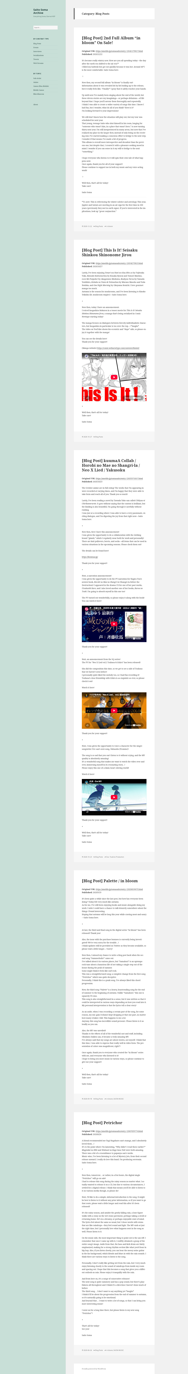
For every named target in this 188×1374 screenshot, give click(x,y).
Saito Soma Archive (40, 11)
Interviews (37, 51)
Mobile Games (38, 90)
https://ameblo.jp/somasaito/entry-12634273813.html (119, 263)
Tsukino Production (117, 857)
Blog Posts (37, 43)
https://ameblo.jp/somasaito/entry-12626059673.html (119, 889)
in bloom (109, 226)
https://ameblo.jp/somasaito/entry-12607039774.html (119, 1131)
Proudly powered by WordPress (94, 1369)
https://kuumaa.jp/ (90, 557)
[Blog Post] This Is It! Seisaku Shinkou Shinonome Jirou (110, 252)
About (35, 104)
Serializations (38, 55)
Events (35, 47)
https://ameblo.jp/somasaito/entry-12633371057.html (119, 478)
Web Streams (38, 63)
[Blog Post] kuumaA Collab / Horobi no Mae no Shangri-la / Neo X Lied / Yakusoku (111, 465)
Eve (107, 857)
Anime (35, 82)
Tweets (36, 59)
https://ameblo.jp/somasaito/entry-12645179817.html (119, 51)
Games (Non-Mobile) (41, 86)
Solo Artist (37, 78)
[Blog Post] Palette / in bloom (110, 880)
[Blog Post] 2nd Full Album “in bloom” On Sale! (111, 40)
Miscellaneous (38, 94)
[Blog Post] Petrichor (102, 1122)
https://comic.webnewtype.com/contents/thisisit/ (118, 348)
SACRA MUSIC (118, 1099)
